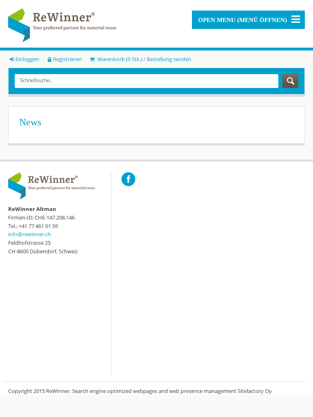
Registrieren (67, 59)
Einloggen (27, 59)
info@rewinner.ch (29, 234)
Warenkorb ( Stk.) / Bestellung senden (143, 59)
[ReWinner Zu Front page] (62, 25)
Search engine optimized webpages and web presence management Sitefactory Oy (172, 391)
